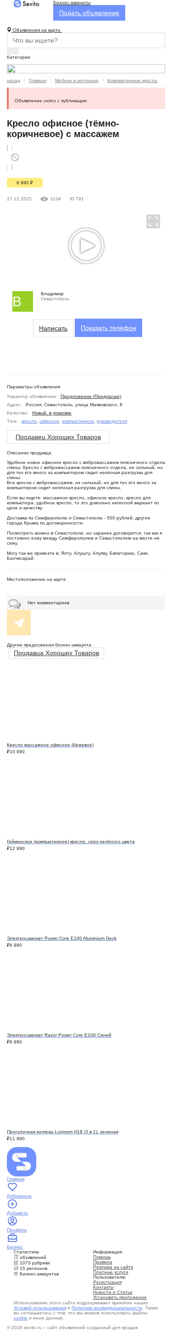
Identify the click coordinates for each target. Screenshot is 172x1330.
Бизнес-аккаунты (71, 2)
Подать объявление (89, 13)
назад (13, 80)
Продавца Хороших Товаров (56, 653)
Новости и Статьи (113, 1292)
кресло (29, 421)
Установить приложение (120, 1297)
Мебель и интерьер (77, 80)
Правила (102, 1261)
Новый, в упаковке (52, 412)
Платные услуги (110, 1272)
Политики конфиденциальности (107, 1307)
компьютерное (78, 421)
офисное (49, 421)
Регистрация (107, 1282)
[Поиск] (13, 51)
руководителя (112, 421)
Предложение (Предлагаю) (91, 396)
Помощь (102, 1256)
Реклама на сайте (113, 1266)
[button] (149, 221)
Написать (53, 328)
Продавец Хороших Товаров (58, 437)
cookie (21, 1317)
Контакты (103, 1287)
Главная (37, 80)
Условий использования (40, 1307)
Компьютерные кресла (132, 80)
